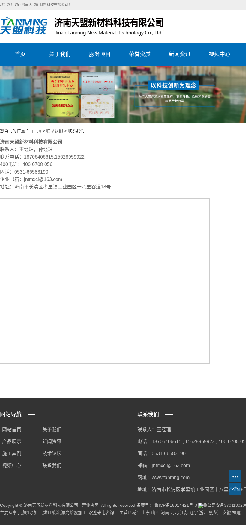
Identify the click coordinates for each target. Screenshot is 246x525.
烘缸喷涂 (51, 512)
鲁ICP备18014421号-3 (175, 505)
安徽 (227, 512)
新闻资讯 (179, 54)
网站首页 (11, 429)
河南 (165, 512)
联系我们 (54, 130)
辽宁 (194, 512)
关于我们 (60, 54)
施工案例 (11, 453)
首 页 (36, 130)
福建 (236, 512)
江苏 (184, 512)
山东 (146, 512)
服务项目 (100, 54)
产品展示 (11, 441)
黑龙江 (215, 512)
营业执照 (90, 505)
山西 (155, 512)
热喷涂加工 (31, 512)
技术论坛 (52, 453)
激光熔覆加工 (73, 512)
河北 (174, 512)
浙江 (203, 512)
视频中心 (219, 54)
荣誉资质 (140, 54)
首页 (20, 54)
